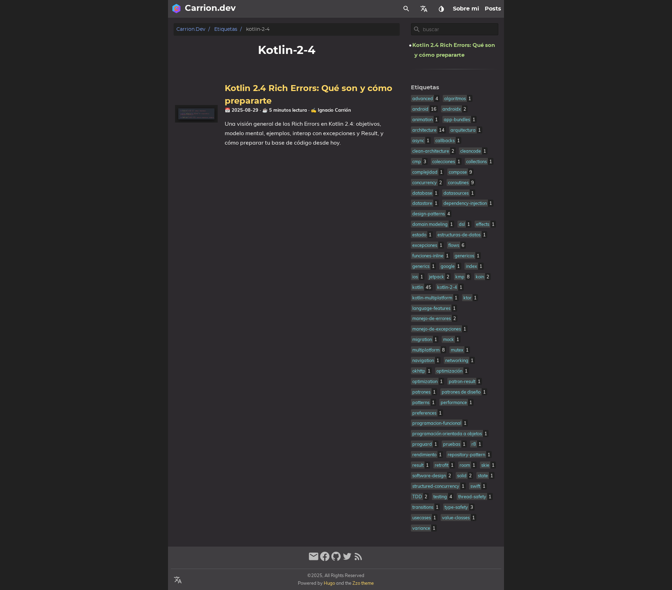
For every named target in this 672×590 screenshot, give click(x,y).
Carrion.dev (190, 29)
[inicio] (176, 9)
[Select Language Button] (424, 8)
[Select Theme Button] (441, 8)
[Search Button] (406, 8)
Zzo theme (363, 583)
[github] (336, 559)
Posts (493, 9)
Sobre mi (466, 9)
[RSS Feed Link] (358, 559)
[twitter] (347, 559)
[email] (313, 559)
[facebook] (324, 559)
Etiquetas (225, 29)
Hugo (329, 583)
